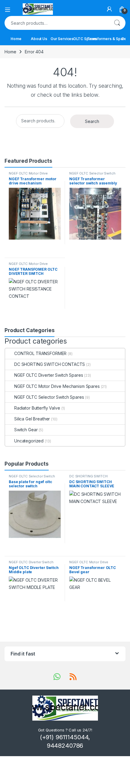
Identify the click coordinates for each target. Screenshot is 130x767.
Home (16, 38)
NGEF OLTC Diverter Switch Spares (48, 375)
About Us (39, 38)
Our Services (61, 38)
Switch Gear (25, 429)
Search (117, 23)
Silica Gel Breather (32, 418)
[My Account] (109, 9)
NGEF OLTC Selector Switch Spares (92, 175)
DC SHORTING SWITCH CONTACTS (49, 364)
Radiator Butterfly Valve (37, 407)
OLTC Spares (84, 38)
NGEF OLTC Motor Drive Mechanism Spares (28, 175)
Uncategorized (29, 440)
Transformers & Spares (107, 38)
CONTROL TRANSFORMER (40, 353)
